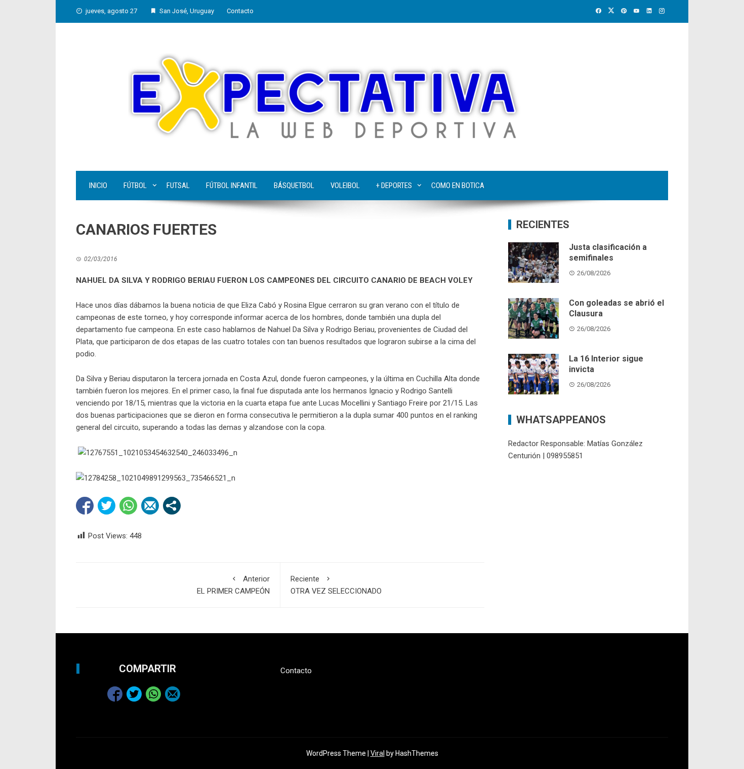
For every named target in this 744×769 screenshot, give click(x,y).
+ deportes (394, 185)
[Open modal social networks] (172, 506)
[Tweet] (106, 506)
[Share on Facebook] (85, 506)
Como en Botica (457, 185)
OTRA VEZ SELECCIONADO (336, 585)
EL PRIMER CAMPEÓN (233, 585)
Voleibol (345, 185)
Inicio (98, 185)
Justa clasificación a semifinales (608, 252)
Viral (377, 753)
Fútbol (135, 185)
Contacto (240, 11)
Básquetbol (294, 185)
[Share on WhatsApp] (128, 506)
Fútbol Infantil (232, 185)
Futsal (178, 185)
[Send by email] (150, 506)
